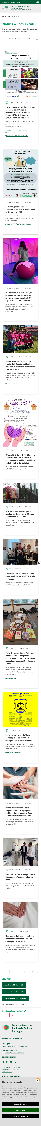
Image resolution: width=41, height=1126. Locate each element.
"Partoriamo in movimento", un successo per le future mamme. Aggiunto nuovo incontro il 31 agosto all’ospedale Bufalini (19, 296)
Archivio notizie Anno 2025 (14, 985)
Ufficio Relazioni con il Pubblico (11, 1067)
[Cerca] (36, 39)
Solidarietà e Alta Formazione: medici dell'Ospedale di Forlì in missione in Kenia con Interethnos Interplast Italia (20, 365)
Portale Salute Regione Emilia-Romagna (11, 2)
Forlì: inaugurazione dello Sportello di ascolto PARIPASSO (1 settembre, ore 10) (20, 209)
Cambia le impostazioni (20, 1116)
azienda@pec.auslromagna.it (14, 1053)
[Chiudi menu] (34, 3)
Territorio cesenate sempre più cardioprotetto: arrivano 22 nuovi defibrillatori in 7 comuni (19, 514)
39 (33, 972)
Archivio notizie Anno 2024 (14, 992)
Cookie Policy (34, 1098)
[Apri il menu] (3, 8)
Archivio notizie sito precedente (15, 998)
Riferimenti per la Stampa (10, 1069)
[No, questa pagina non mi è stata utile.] (12, 1015)
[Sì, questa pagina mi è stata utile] (5, 1015)
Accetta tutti (20, 1110)
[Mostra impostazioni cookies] (39, 563)
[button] (37, 8)
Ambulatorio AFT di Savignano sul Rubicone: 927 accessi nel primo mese (20, 877)
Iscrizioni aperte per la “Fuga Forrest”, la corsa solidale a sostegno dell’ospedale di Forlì (18, 738)
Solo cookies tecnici (20, 1104)
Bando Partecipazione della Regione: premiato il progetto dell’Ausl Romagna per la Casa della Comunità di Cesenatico (18, 811)
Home (4, 16)
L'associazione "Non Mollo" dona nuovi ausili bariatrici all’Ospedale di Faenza (20, 576)
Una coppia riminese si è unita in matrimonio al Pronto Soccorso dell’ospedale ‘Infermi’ (19, 938)
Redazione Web (7, 1072)
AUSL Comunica (13, 16)
